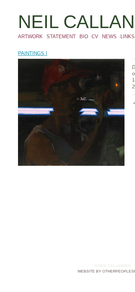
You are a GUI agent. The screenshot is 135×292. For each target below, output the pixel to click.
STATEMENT (61, 36)
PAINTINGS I (32, 53)
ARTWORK (30, 36)
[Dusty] (71, 112)
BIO (84, 36)
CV (95, 36)
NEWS (109, 36)
